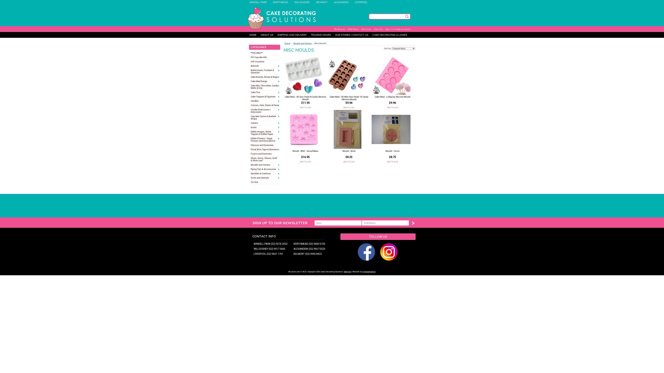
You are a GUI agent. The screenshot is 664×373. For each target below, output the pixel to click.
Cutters (254, 123)
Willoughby (302, 2)
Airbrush (255, 66)
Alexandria (341, 2)
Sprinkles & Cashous (261, 173)
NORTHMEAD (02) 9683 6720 (309, 243)
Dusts (253, 127)
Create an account (402, 29)
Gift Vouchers (257, 61)
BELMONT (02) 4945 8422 (308, 253)
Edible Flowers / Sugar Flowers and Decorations (263, 139)
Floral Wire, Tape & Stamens (264, 149)
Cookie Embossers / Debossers (261, 110)
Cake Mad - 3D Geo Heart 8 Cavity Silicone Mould (305, 98)
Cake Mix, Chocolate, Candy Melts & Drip (264, 86)
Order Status (353, 29)
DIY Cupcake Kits (259, 57)
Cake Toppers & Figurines (263, 96)
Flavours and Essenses (262, 145)
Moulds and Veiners (260, 165)
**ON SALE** (257, 53)
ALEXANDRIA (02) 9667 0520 (309, 248)
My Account (339, 29)
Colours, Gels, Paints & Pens (264, 105)
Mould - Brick (349, 151)
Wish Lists (366, 29)
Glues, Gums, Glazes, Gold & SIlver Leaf (264, 159)
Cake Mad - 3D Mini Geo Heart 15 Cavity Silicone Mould (349, 98)
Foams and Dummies (261, 154)
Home (287, 43)
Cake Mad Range (259, 81)
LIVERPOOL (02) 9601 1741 (268, 253)
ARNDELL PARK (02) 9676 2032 (271, 243)
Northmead (280, 2)
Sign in (388, 29)
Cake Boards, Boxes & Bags (264, 77)
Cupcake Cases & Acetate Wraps (263, 117)
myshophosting (369, 272)
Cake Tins (255, 92)
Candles (255, 101)
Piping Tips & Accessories (263, 169)
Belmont (322, 2)
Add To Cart (305, 107)
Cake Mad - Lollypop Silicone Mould (392, 96)
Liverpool (361, 2)
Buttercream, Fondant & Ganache (262, 71)
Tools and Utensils (260, 178)
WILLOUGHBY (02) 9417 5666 (269, 248)
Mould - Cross (393, 151)
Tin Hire (254, 182)
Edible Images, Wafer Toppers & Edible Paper (262, 133)
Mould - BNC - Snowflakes (305, 151)
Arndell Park (258, 2)
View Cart (378, 29)
